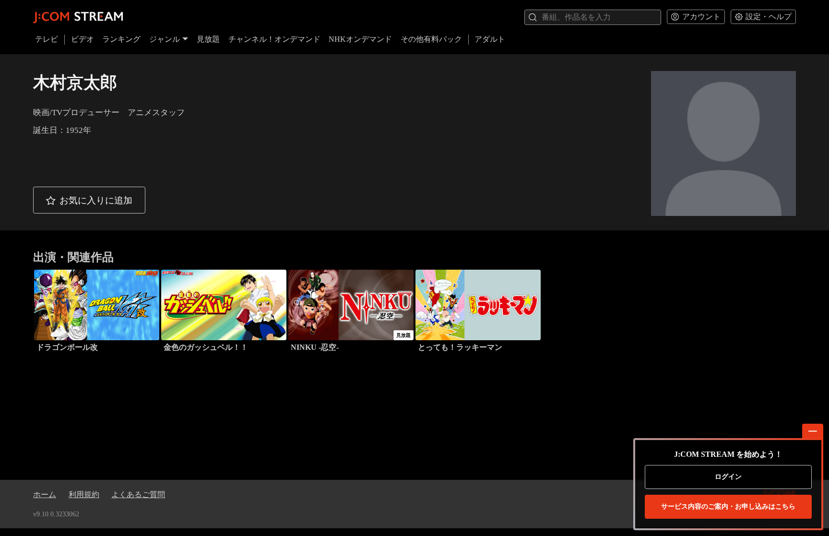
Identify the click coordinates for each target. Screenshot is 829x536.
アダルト (489, 39)
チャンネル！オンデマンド (274, 39)
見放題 (208, 39)
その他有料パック (431, 39)
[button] (89, 200)
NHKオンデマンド (360, 39)
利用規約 (84, 494)
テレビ (46, 39)
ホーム (44, 494)
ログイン (728, 476)
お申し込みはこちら (728, 506)
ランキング (121, 39)
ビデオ (82, 39)
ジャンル (164, 39)
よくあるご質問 (138, 494)
